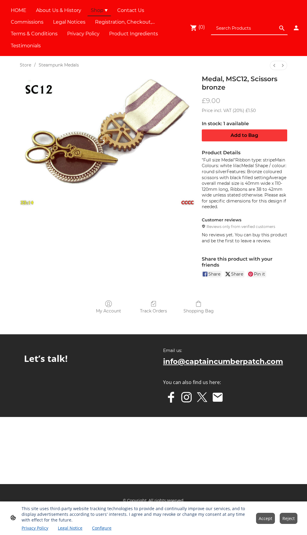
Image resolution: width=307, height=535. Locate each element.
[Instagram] (186, 397)
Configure (102, 528)
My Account (108, 311)
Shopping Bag (198, 311)
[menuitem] (274, 65)
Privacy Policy (35, 528)
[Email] (217, 397)
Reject (288, 518)
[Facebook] (170, 397)
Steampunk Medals (59, 65)
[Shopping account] (296, 27)
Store (25, 65)
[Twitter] (202, 397)
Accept (265, 518)
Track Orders (153, 311)
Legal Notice (70, 528)
